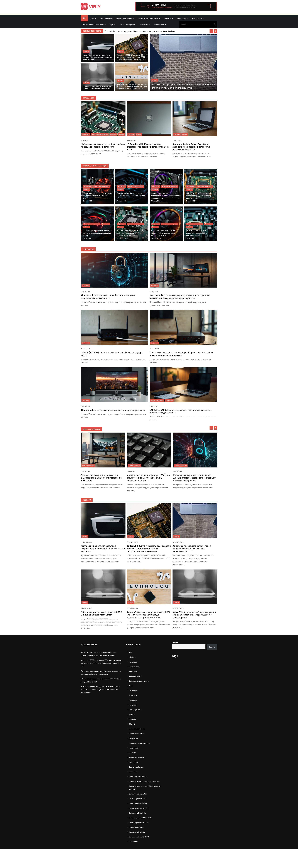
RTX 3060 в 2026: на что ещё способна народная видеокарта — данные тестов (200, 195)
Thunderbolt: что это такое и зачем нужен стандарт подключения (113, 410)
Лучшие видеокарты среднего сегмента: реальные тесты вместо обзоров (132, 195)
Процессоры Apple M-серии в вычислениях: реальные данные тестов (97, 233)
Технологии (143, 24)
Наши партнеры (106, 18)
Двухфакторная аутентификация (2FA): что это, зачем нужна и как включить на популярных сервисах (148, 478)
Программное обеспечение (93, 24)
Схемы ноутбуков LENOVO (139, 837)
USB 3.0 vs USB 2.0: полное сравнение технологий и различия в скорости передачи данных (181, 411)
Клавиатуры (133, 690)
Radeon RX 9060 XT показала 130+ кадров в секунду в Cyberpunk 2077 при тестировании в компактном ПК (131, 57)
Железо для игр (135, 676)
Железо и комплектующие (148, 18)
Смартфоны (197, 18)
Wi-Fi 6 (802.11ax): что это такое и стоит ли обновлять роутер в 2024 (112, 354)
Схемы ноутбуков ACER (138, 794)
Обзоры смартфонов (137, 729)
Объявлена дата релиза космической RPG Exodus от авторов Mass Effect (97, 87)
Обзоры (138, 134)
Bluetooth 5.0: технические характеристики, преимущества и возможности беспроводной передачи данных (179, 296)
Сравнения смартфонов (138, 776)
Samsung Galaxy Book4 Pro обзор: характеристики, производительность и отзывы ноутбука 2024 (191, 147)
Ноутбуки (167, 18)
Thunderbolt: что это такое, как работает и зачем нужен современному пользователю (108, 296)
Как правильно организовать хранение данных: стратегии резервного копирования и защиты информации (194, 478)
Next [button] (215, 31)
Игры (111, 24)
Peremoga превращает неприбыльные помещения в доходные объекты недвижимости (183, 86)
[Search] (214, 24)
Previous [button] (211, 31)
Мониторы (133, 695)
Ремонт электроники (124, 18)
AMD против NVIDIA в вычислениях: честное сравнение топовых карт (165, 195)
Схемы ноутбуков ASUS (137, 799)
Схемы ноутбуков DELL (137, 813)
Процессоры (105, 224)
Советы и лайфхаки (127, 24)
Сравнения (133, 772)
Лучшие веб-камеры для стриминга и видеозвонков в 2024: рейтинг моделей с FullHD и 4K (101, 478)
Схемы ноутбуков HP (136, 827)
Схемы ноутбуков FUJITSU (139, 822)
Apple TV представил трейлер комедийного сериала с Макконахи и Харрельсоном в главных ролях (194, 615)
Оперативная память (137, 733)
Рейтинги (121, 134)
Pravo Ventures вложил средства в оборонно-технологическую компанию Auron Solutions (140, 31)
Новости (93, 18)
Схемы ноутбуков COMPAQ (139, 808)
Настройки (133, 700)
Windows (132, 657)
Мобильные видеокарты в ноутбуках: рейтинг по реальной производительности (103, 145)
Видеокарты (86, 134)
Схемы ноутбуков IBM (137, 832)
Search (175, 642)
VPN (130, 652)
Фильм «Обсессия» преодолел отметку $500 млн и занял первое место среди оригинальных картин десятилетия (132, 86)
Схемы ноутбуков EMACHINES (140, 818)
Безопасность (159, 24)
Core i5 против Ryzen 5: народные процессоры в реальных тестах (196, 233)
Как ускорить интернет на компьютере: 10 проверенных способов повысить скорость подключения (181, 354)
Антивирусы (133, 662)
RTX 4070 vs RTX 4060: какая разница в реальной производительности (130, 233)
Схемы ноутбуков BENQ (138, 803)
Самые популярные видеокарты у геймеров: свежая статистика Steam (97, 195)
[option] (160, 31)
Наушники (132, 705)
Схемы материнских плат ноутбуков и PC (144, 781)
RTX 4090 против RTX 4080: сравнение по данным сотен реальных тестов (163, 233)
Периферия (181, 18)
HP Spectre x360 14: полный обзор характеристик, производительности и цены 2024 (148, 147)
